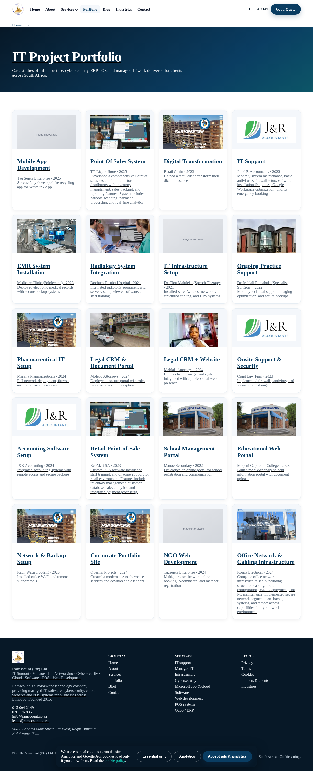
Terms (246, 668)
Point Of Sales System (117, 161)
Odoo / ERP (184, 710)
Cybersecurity (185, 680)
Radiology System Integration (112, 269)
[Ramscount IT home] (18, 9)
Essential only (154, 756)
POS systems (185, 704)
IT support (183, 663)
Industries (124, 9)
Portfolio (90, 9)
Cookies (247, 674)
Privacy (247, 663)
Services (67, 9)
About (50, 9)
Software (182, 692)
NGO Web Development (180, 558)
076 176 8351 (23, 712)
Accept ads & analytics (227, 756)
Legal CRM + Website (192, 359)
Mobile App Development (33, 164)
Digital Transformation (193, 161)
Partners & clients (254, 680)
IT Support (251, 161)
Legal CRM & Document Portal (112, 362)
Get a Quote (285, 9)
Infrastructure (185, 674)
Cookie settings (290, 757)
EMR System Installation (33, 269)
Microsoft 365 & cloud (192, 686)
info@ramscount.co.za (29, 716)
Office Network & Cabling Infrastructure (266, 558)
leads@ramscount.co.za (30, 721)
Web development (189, 698)
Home (35, 9)
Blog (106, 9)
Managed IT (184, 668)
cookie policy (115, 761)
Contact (143, 9)
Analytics (187, 756)
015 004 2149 (257, 9)
